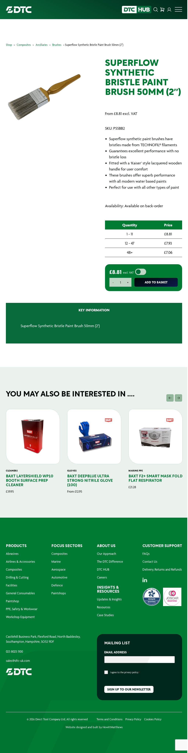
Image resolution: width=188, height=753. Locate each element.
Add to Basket (156, 282)
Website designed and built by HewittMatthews (94, 727)
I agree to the (125, 672)
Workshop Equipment (20, 617)
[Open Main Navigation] (178, 10)
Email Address (116, 652)
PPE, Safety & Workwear (21, 609)
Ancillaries (42, 45)
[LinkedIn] (144, 580)
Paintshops (58, 593)
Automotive (59, 577)
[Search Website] (155, 9)
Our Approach (106, 554)
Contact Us (149, 561)
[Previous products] (170, 398)
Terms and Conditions (109, 719)
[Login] (169, 9)
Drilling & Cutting (17, 577)
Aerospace (58, 569)
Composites (24, 45)
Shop (9, 45)
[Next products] (178, 398)
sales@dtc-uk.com (18, 660)
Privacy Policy (133, 719)
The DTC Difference (110, 561)
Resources (103, 607)
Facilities (11, 585)
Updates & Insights (109, 599)
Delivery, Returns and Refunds (162, 569)
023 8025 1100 (14, 651)
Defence (57, 585)
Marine (56, 561)
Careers (102, 577)
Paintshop (12, 601)
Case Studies (105, 615)
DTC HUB (103, 569)
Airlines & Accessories (20, 561)
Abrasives (12, 554)
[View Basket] (162, 9)
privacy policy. (131, 672)
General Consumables (20, 593)
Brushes (56, 45)
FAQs (146, 554)
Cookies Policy (152, 719)
